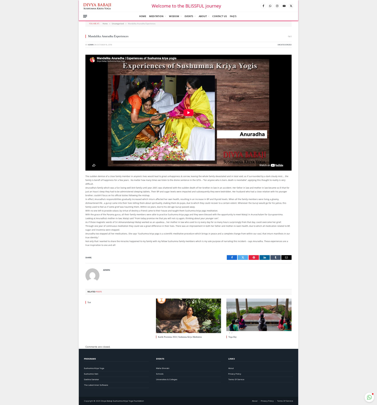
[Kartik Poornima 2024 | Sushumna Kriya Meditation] (188, 316)
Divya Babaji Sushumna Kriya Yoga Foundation (122, 401)
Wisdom (174, 16)
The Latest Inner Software (96, 385)
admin (91, 45)
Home (142, 16)
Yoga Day (232, 336)
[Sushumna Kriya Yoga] (97, 6)
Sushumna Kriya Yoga (94, 368)
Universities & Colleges (166, 379)
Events (189, 16)
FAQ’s (233, 16)
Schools (159, 374)
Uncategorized (285, 45)
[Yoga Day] (259, 316)
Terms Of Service (236, 379)
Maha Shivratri (162, 368)
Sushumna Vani (91, 374)
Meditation (156, 16)
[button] (369, 397)
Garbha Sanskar (91, 379)
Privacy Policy (234, 374)
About (203, 16)
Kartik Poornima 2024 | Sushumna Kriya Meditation (180, 336)
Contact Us (219, 16)
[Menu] (85, 16)
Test (89, 302)
